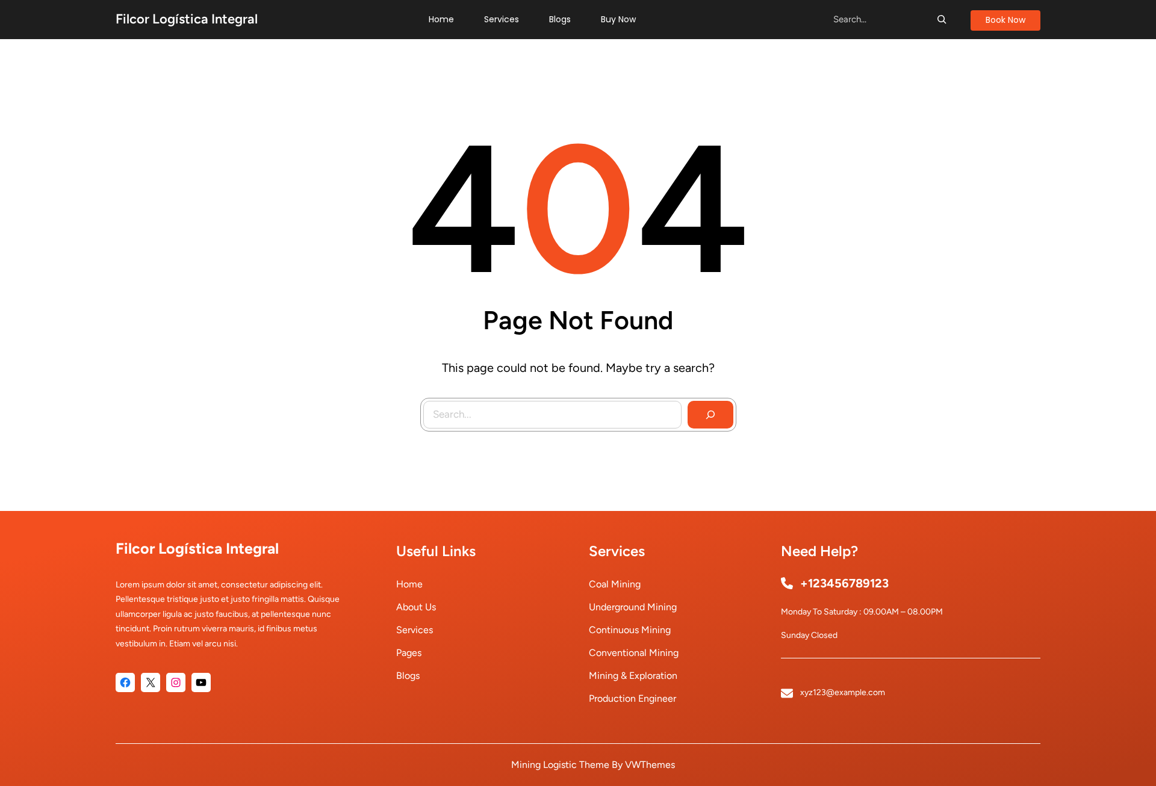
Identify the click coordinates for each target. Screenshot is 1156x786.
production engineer (632, 698)
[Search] (941, 19)
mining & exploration (633, 675)
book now (1005, 20)
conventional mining (634, 652)
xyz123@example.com (842, 692)
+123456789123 (844, 583)
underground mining (633, 607)
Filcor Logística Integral (187, 19)
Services (414, 630)
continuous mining (630, 630)
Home (409, 584)
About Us (416, 607)
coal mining (615, 584)
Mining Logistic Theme (560, 764)
